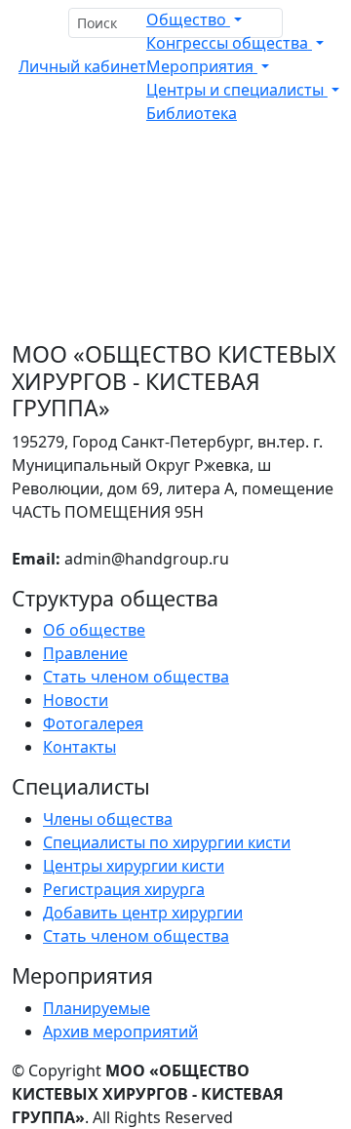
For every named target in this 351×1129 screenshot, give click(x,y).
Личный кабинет (82, 66)
